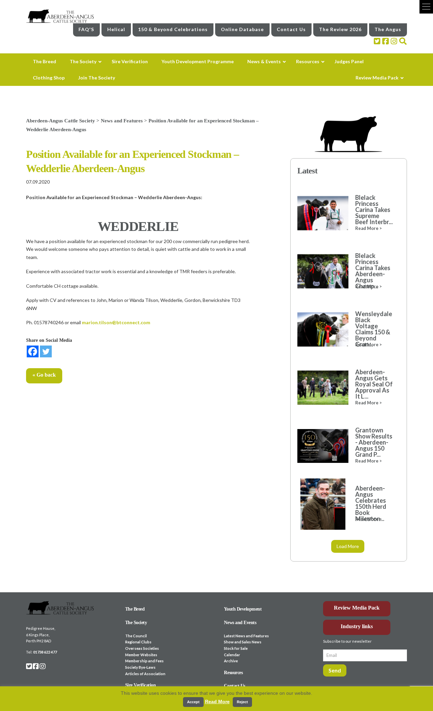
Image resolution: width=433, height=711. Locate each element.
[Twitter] (46, 351)
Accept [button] (193, 702)
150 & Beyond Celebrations (173, 29)
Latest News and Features (246, 636)
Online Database (242, 29)
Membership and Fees (144, 661)
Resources (233, 672)
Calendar (232, 655)
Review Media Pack (357, 608)
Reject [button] (242, 702)
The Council (136, 636)
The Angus (387, 29)
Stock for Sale (236, 648)
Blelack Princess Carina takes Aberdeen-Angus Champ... (372, 271)
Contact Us (291, 29)
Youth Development (242, 609)
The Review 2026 (340, 29)
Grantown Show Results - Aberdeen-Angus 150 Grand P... (373, 442)
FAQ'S (86, 29)
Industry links (357, 626)
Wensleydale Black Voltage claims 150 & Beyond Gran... (373, 329)
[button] (426, 7)
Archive (231, 661)
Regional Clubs (138, 642)
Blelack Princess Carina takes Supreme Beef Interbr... (374, 209)
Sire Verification (140, 685)
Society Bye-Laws (140, 667)
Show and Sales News (242, 642)
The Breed (135, 609)
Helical (116, 29)
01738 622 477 (45, 652)
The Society (136, 622)
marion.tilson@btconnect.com (116, 322)
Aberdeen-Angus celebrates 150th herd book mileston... (370, 503)
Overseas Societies (142, 648)
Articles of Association (145, 673)
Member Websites (141, 655)
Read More (217, 701)
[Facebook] (33, 351)
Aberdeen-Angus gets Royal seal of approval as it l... (374, 384)
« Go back (44, 375)
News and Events (240, 622)
